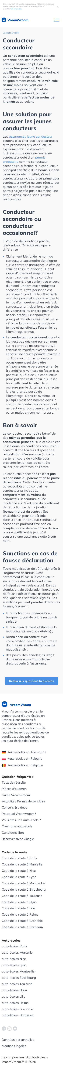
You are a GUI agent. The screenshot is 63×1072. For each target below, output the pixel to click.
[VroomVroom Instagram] (9, 1028)
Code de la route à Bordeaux (23, 927)
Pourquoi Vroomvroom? (19, 814)
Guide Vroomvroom (16, 795)
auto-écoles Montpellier (19, 971)
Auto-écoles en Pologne (25, 759)
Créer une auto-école (17, 826)
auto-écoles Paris (14, 946)
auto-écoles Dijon (14, 990)
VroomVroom (18, 20)
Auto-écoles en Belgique (25, 765)
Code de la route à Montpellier (24, 883)
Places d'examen (14, 789)
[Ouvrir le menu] (56, 20)
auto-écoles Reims (15, 1003)
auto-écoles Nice (14, 959)
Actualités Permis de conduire (23, 801)
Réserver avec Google (18, 839)
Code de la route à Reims (20, 914)
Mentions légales (14, 1046)
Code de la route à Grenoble (22, 921)
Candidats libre (13, 833)
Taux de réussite (14, 782)
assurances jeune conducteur (30, 136)
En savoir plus (16, 9)
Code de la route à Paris (19, 858)
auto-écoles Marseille (17, 952)
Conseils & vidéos (11, 32)
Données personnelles (18, 1040)
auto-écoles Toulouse (17, 984)
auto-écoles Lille (13, 996)
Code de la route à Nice (19, 871)
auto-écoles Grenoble (17, 1009)
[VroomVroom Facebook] (4, 1028)
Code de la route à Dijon (19, 902)
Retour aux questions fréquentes (31, 681)
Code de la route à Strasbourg (24, 889)
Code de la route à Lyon (19, 877)
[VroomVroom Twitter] (15, 1028)
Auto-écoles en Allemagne (27, 752)
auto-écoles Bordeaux (18, 1015)
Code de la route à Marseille (22, 864)
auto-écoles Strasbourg (19, 978)
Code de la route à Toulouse (22, 896)
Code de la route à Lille (18, 908)
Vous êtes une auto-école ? (21, 820)
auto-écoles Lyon (14, 965)
